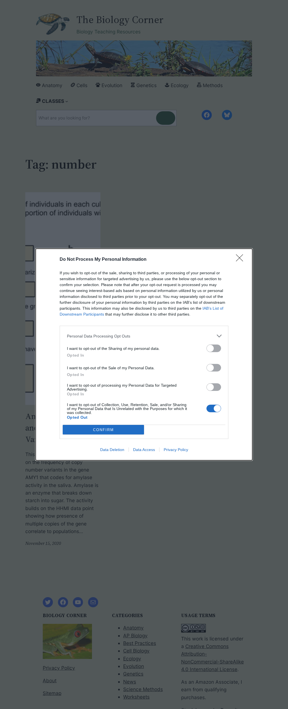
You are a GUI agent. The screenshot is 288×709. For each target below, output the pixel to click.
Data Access (144, 449)
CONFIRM (103, 430)
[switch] (213, 348)
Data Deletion (112, 449)
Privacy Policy (176, 449)
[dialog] (144, 354)
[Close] (241, 259)
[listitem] (144, 336)
